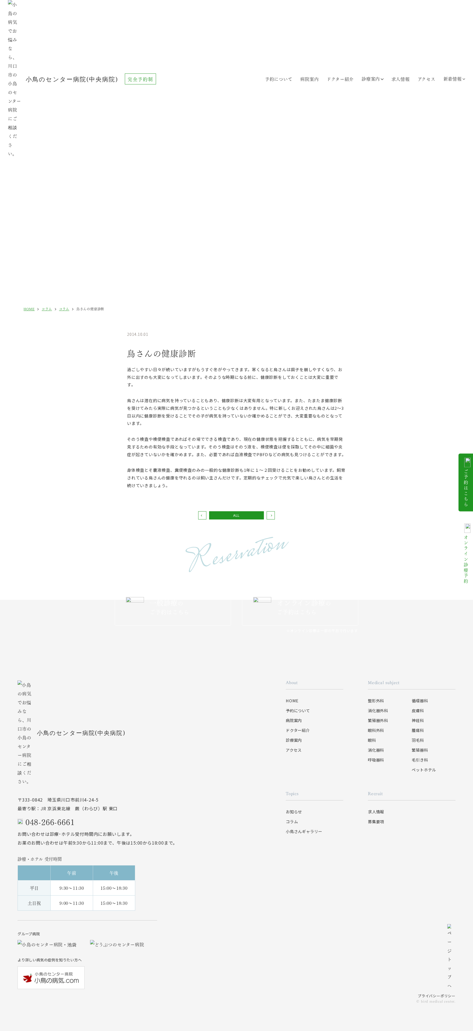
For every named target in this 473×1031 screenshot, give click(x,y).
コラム (292, 821)
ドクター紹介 (340, 78)
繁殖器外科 (378, 720)
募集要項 (376, 821)
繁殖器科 (420, 750)
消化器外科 (378, 710)
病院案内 (309, 78)
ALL (236, 515)
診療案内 (371, 78)
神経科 (418, 720)
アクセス (294, 750)
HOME (292, 700)
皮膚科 (418, 710)
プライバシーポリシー (436, 995)
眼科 (372, 740)
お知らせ (294, 811)
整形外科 (376, 700)
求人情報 (376, 811)
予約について (279, 78)
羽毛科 (418, 740)
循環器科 (420, 700)
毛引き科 (420, 760)
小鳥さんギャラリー (304, 831)
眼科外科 (376, 730)
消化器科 (376, 750)
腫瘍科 (418, 730)
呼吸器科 (376, 760)
